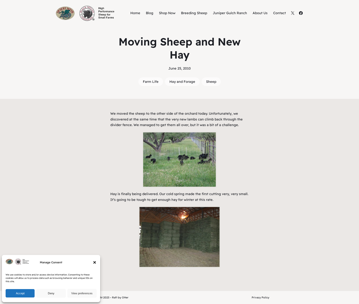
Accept (20, 293)
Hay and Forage (182, 81)
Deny (51, 293)
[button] (94, 262)
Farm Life (151, 81)
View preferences (82, 293)
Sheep (211, 81)
